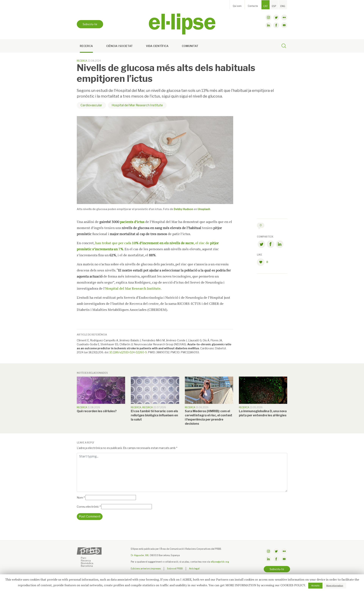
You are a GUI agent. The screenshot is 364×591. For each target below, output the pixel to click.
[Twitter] (261, 244)
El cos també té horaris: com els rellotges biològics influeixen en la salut (154, 415)
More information (334, 585)
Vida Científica (157, 46)
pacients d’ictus (132, 221)
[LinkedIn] (279, 244)
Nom (81, 497)
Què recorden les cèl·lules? (97, 411)
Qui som (237, 6)
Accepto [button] (315, 585)
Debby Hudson (183, 209)
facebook (276, 25)
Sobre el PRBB (175, 568)
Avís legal (194, 568)
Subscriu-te (90, 24)
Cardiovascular (91, 105)
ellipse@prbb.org (220, 561)
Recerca (86, 46)
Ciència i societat (119, 46)
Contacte (253, 6)
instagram (268, 17)
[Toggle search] (283, 46)
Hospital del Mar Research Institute (137, 105)
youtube (284, 25)
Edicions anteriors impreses (146, 568)
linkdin (268, 25)
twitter (276, 17)
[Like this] (261, 262)
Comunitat (190, 46)
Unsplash (204, 209)
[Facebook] (270, 244)
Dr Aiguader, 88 (140, 555)
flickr (284, 17)
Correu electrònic (89, 506)
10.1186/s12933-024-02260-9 (128, 352)
